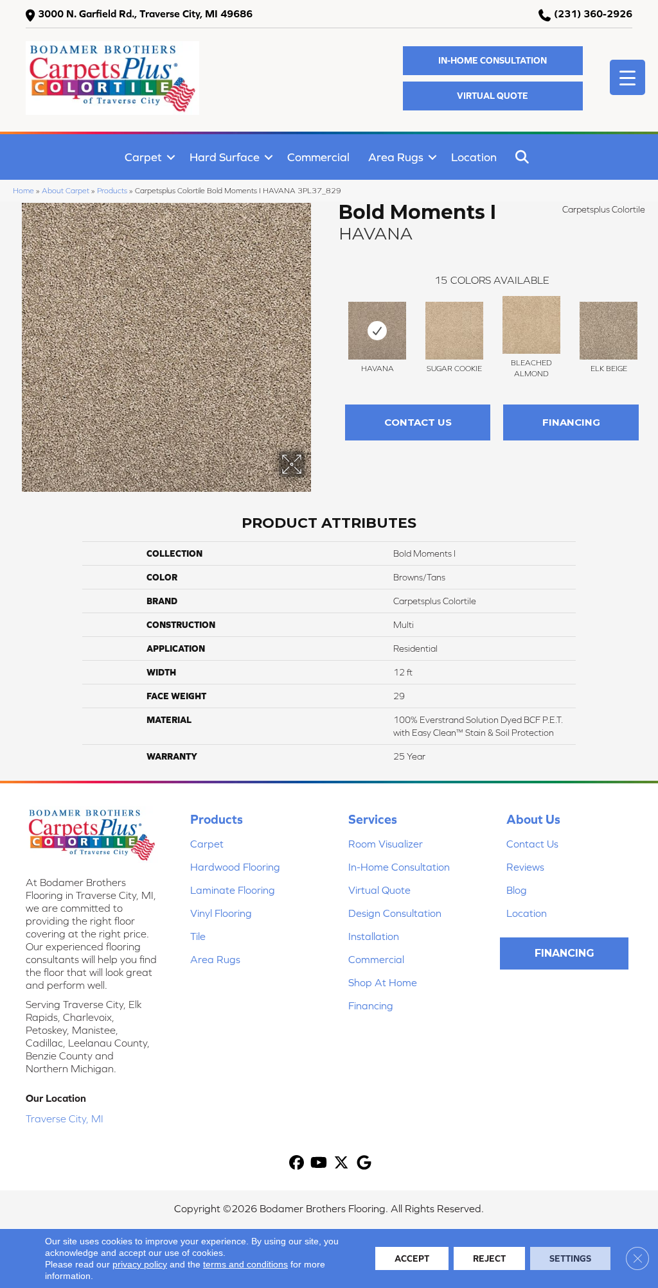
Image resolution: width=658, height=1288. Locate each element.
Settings (570, 1258)
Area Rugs (395, 157)
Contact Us (418, 422)
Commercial (318, 157)
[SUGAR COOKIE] (454, 331)
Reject (489, 1258)
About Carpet (65, 190)
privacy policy (139, 1264)
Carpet (143, 157)
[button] (493, 60)
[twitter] (341, 1163)
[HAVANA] (377, 331)
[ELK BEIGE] (608, 331)
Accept (412, 1258)
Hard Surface (225, 157)
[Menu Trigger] (627, 77)
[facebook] (296, 1163)
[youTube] (319, 1163)
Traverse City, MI (64, 1118)
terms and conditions (245, 1264)
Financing (571, 422)
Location (474, 157)
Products (112, 190)
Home (23, 190)
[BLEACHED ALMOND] (531, 325)
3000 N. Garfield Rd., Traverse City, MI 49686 (145, 13)
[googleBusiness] (364, 1163)
